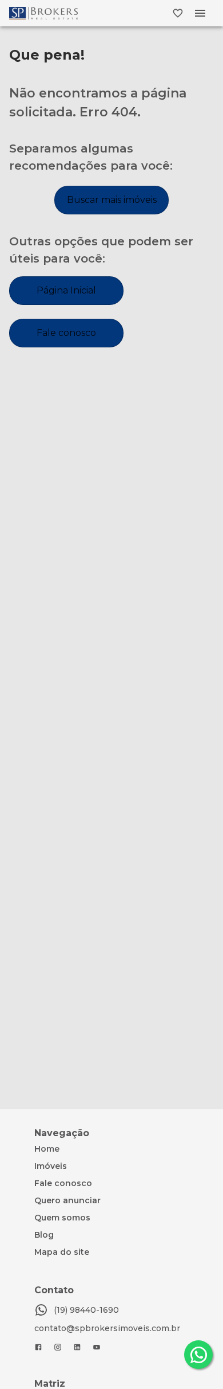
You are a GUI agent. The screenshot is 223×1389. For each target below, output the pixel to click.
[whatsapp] (198, 1354)
